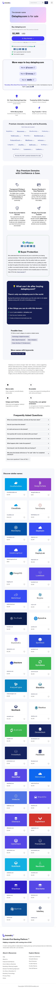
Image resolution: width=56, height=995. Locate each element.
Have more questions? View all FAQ (17, 459)
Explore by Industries (34, 956)
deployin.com (34, 537)
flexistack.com (34, 761)
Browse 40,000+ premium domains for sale (28, 155)
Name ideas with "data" (18, 353)
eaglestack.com (35, 828)
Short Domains (33, 961)
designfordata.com (35, 492)
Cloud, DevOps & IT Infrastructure (21, 343)
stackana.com (34, 895)
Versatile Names (33, 959)
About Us (5, 959)
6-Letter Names (33, 966)
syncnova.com (34, 671)
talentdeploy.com (35, 514)
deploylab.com (34, 559)
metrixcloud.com (11, 604)
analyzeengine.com (11, 693)
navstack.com (34, 872)
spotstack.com (34, 649)
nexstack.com (10, 716)
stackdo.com (34, 805)
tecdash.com (10, 626)
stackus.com (10, 895)
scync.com (33, 604)
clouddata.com (10, 514)
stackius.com (34, 716)
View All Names (33, 968)
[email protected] (37, 318)
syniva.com (9, 917)
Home (4, 978)
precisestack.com (35, 850)
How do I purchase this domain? (16, 424)
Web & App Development (18, 339)
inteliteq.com (34, 917)
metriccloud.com (35, 783)
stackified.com (10, 783)
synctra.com (34, 626)
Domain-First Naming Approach (11, 968)
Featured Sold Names (8, 961)
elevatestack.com (35, 738)
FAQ (4, 957)
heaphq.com (10, 581)
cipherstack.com (11, 850)
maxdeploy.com (10, 537)
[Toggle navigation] (51, 2)
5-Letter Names (33, 963)
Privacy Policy (6, 975)
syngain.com (10, 738)
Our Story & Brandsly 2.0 (9, 971)
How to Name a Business (9, 964)
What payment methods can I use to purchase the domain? (24, 438)
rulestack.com (10, 872)
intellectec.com (10, 805)
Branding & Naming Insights (10, 966)
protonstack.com (11, 761)
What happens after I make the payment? (19, 443)
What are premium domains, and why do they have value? (23, 419)
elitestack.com (10, 828)
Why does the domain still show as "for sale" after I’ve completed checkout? (26, 453)
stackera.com (34, 694)
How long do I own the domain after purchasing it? (21, 448)
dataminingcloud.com (12, 559)
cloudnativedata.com (12, 492)
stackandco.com (11, 649)
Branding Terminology (9, 973)
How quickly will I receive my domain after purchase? (22, 434)
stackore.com (10, 671)
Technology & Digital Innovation (20, 336)
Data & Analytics (32, 339)
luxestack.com (34, 582)
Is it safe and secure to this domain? (17, 429)
